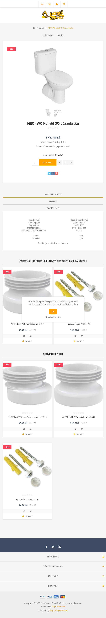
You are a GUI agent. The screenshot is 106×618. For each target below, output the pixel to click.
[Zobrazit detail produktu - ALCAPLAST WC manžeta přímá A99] (27, 292)
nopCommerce (58, 606)
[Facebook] (46, 547)
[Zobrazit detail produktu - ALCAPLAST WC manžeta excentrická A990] (27, 385)
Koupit (49, 162)
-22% (7, 271)
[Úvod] (34, 28)
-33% (11, 49)
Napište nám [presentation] (53, 208)
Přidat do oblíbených (30, 336)
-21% (58, 271)
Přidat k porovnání (24, 336)
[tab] (53, 194)
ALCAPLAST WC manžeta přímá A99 (27, 324)
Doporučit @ (70, 162)
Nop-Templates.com (59, 610)
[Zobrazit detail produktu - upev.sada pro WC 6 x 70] (78, 292)
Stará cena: (47, 141)
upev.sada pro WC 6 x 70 (79, 324)
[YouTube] (53, 547)
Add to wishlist (59, 162)
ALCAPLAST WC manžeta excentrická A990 (27, 417)
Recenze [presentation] (53, 201)
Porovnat (65, 162)
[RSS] (59, 547)
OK (53, 312)
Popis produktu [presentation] (53, 194)
